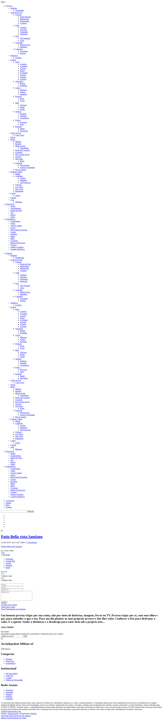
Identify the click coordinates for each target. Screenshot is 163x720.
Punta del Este (25, 17)
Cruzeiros (14, 241)
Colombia (19, 49)
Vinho (13, 223)
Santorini (23, 94)
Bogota (23, 53)
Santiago (23, 28)
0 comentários (31, 542)
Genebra (23, 64)
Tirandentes (24, 148)
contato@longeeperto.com (11, 711)
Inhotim (18, 144)
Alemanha (19, 81)
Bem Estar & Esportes (19, 230)
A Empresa (10, 501)
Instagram (9, 692)
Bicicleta (14, 234)
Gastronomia (15, 221)
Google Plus (10, 561)
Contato (9, 507)
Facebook (9, 559)
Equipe (8, 503)
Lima (22, 40)
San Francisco (25, 183)
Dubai (13, 137)
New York (19, 189)
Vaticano (23, 105)
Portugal (18, 96)
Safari (13, 217)
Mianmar (18, 202)
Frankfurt (23, 86)
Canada (13, 198)
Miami (17, 174)
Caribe (13, 193)
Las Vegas (19, 187)
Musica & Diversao (18, 243)
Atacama (23, 30)
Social (13, 228)
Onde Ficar (10, 204)
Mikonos (23, 90)
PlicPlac (34, 714)
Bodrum (23, 114)
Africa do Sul (16, 133)
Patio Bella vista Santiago (22, 536)
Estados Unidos (16, 172)
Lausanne (23, 66)
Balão (13, 236)
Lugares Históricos (18, 249)
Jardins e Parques (17, 247)
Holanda (14, 8)
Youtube (9, 694)
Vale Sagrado (25, 38)
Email (8, 568)
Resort (13, 215)
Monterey (23, 180)
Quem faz (9, 676)
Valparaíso (24, 32)
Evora (22, 101)
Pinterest (9, 565)
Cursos (13, 232)
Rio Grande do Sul (22, 155)
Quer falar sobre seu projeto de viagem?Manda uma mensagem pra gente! (16, 717)
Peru (17, 36)
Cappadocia (24, 118)
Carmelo (23, 23)
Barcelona (24, 131)
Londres (18, 58)
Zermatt (23, 75)
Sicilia (22, 109)
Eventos (14, 245)
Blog (7, 505)
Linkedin (9, 699)
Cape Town (19, 135)
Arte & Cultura (16, 226)
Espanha (18, 127)
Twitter (8, 563)
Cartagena (24, 51)
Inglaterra (14, 56)
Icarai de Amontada (27, 167)
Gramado (18, 152)
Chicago (18, 185)
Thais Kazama (12, 714)
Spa (12, 213)
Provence (23, 122)
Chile (17, 25)
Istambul (23, 116)
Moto (13, 239)
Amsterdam (19, 10)
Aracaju (18, 157)
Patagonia (23, 34)
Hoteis (13, 206)
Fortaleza (18, 163)
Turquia (18, 112)
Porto (22, 99)
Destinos (9, 253)
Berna (22, 71)
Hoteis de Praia (16, 211)
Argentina (19, 43)
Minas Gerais (20, 146)
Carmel (23, 178)
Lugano (23, 68)
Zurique (23, 77)
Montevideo (24, 19)
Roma (22, 107)
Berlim (22, 84)
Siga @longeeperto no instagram (13, 609)
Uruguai (18, 15)
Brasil (13, 139)
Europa (13, 60)
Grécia (17, 88)
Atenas (22, 92)
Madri (22, 129)
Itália (17, 103)
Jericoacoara (24, 165)
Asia (12, 200)
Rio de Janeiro (20, 170)
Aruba (17, 195)
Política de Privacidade (14, 680)
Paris (22, 124)
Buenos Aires (25, 45)
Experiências (10, 219)
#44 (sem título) (12, 674)
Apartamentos (16, 208)
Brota (22, 161)
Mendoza (23, 47)
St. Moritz (24, 73)
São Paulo (19, 159)
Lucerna (23, 79)
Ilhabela (18, 142)
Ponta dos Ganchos (22, 150)
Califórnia (19, 176)
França (17, 120)
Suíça (17, 62)
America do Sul (16, 12)
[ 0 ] (2, 578)
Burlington (19, 191)
